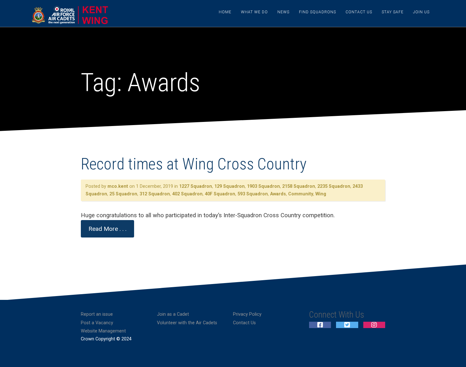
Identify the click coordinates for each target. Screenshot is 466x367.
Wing (320, 194)
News (283, 12)
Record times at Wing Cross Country (194, 164)
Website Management (103, 331)
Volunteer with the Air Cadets (187, 323)
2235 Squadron (333, 186)
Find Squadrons (317, 12)
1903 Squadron (263, 186)
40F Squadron (220, 194)
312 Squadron (154, 194)
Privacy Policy (247, 314)
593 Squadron (252, 194)
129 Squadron (229, 186)
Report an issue (97, 314)
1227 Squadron (195, 186)
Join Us (421, 12)
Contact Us (359, 12)
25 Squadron (123, 194)
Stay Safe (393, 12)
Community (300, 194)
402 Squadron (187, 194)
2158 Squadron (298, 186)
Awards (278, 194)
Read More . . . (107, 228)
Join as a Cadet (173, 314)
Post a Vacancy (97, 323)
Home (225, 12)
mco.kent (117, 186)
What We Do (254, 12)
